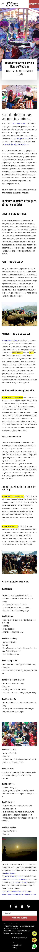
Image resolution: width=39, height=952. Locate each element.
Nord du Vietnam (19, 123)
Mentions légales (17, 945)
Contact (14, 948)
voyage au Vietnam (24, 138)
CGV (13, 942)
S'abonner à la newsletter (19, 918)
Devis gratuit (34, 4)
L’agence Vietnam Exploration (12, 876)
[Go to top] (4, 948)
